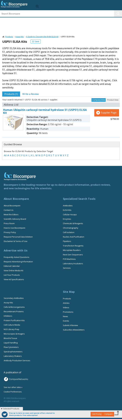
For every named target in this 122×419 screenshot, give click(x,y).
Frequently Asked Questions (16, 257)
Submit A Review (70, 325)
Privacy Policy (10, 232)
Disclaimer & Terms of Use (15, 241)
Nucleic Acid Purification (73, 236)
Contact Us (8, 210)
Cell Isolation (68, 232)
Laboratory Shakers (13, 356)
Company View (98, 100)
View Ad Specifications (14, 279)
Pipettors (67, 241)
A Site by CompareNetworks (16, 379)
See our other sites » (13, 387)
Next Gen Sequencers (73, 254)
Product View (112, 100)
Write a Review (30, 94)
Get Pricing (96, 414)
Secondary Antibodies (14, 298)
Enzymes (67, 219)
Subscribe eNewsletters (74, 329)
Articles (66, 303)
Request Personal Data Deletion (18, 236)
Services (67, 268)
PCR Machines (69, 259)
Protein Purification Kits (14, 320)
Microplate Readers (72, 250)
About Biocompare (12, 205)
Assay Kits (19, 36)
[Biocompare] (16, 5)
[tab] (11, 94)
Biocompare (3, 36)
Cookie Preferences (13, 391)
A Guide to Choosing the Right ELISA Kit (42, 36)
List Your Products (12, 275)
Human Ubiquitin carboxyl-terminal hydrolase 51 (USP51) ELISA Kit (45, 111)
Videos (66, 307)
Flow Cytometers (11, 347)
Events (66, 320)
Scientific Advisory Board (15, 219)
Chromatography (70, 228)
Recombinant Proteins (14, 311)
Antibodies (68, 205)
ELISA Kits (67, 210)
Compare (108, 414)
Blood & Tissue (10, 338)
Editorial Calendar (12, 266)
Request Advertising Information (18, 261)
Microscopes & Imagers (14, 333)
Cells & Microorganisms (14, 307)
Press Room (9, 223)
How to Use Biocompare (14, 228)
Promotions (68, 312)
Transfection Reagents (73, 245)
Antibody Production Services (17, 360)
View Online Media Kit (13, 270)
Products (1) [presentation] (11, 94)
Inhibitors (8, 316)
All (5, 155)
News (65, 316)
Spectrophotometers (13, 351)
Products (9, 36)
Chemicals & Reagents (73, 223)
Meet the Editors (11, 214)
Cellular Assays (70, 214)
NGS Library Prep (11, 329)
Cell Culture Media (12, 324)
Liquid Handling (11, 342)
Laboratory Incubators (73, 263)
